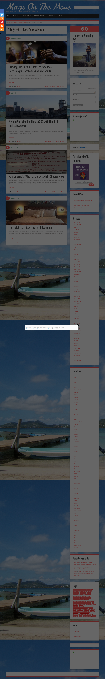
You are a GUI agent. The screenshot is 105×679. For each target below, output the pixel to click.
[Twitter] (2, 15)
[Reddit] (2, 26)
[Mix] (2, 18)
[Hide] (0, 33)
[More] (2, 29)
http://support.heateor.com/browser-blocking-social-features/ (39, 328)
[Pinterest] (2, 22)
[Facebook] (2, 11)
